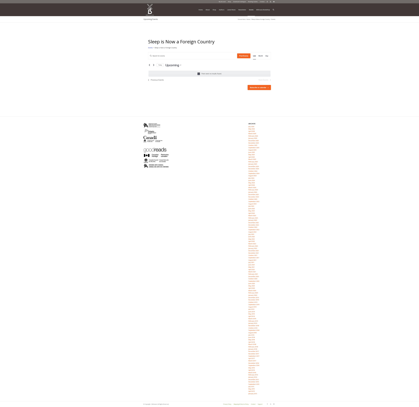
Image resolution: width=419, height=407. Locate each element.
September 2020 (253, 281)
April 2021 (251, 269)
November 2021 (253, 253)
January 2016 (252, 377)
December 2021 (253, 251)
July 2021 (251, 262)
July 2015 (251, 386)
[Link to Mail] (274, 1)
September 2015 (253, 384)
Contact (262, 1)
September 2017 (253, 356)
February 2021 (253, 274)
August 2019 (252, 307)
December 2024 (253, 166)
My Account (222, 1)
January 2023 (252, 220)
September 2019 (253, 304)
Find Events (243, 56)
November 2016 (253, 363)
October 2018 (252, 328)
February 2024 (253, 190)
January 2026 (252, 138)
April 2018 (251, 342)
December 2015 (253, 379)
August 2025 (252, 150)
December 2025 (253, 141)
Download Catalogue (239, 1)
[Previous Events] (149, 65)
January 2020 (252, 295)
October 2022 (252, 227)
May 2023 (251, 211)
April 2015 (251, 391)
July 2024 (251, 178)
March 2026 (252, 134)
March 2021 (252, 272)
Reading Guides (253, 1)
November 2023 (253, 197)
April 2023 (251, 213)
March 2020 (252, 290)
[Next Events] (153, 65)
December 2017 (253, 351)
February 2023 (253, 218)
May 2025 (251, 155)
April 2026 (251, 131)
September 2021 (253, 258)
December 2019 (253, 297)
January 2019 (252, 323)
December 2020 (253, 276)
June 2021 (251, 265)
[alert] (209, 74)
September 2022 (253, 230)
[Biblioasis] (149, 9)
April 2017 (251, 358)
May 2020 (251, 286)
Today (160, 65)
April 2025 (251, 157)
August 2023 (252, 204)
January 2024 (252, 192)
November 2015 (253, 382)
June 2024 (251, 180)
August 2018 (252, 333)
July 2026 (251, 127)
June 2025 (251, 152)
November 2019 (253, 300)
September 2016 (253, 365)
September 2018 (253, 330)
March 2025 (252, 159)
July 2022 (251, 234)
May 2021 (251, 267)
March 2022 (252, 244)
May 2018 (251, 340)
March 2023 (252, 215)
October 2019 (252, 302)
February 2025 (253, 162)
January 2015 (252, 394)
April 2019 (251, 316)
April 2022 (251, 241)
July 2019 (251, 309)
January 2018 (252, 349)
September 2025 (253, 148)
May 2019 (251, 314)
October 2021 (252, 255)
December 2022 (253, 223)
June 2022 (251, 237)
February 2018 (253, 347)
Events (150, 48)
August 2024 (252, 176)
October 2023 (252, 199)
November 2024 (253, 169)
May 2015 (251, 389)
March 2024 (252, 187)
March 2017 (252, 361)
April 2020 (251, 288)
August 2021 (252, 260)
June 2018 (251, 337)
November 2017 (253, 354)
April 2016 (251, 370)
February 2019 (253, 321)
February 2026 (253, 136)
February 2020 (253, 293)
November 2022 (253, 225)
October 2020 (252, 279)
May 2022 (251, 239)
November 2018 (253, 326)
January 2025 (252, 164)
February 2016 (253, 375)
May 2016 (251, 368)
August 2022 (252, 232)
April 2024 (251, 185)
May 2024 (251, 183)
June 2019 (251, 312)
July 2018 (251, 335)
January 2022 (252, 248)
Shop (229, 1)
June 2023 (251, 209)
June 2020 (251, 283)
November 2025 (253, 143)
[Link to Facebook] (267, 1)
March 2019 (252, 319)
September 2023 (253, 201)
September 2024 (253, 173)
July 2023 (251, 206)
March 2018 (252, 344)
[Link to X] (270, 1)
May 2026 (251, 129)
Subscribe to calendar (258, 87)
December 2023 (253, 194)
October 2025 (252, 145)
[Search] (273, 9)
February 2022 (253, 246)
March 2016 (252, 372)
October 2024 (252, 171)
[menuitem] (222, 1)
